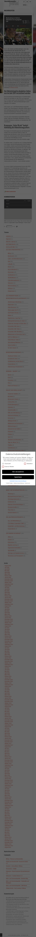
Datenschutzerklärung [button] (19, 483)
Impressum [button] (27, 483)
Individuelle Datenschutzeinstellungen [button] (18, 481)
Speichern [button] (18, 477)
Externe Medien (9, 466)
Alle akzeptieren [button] (18, 472)
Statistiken (30, 463)
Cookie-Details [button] (9, 483)
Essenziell (8, 463)
